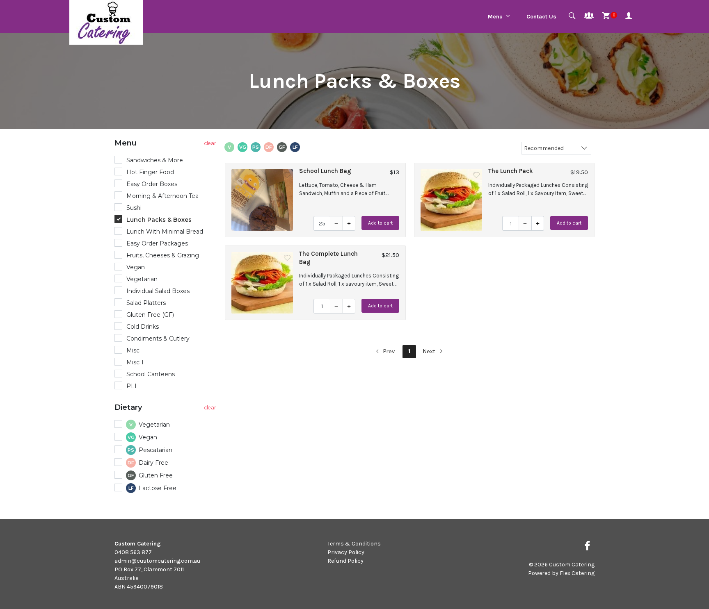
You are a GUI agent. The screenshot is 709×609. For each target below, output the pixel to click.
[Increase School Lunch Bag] (349, 223)
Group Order (589, 16)
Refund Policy (345, 560)
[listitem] (315, 200)
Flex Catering (577, 573)
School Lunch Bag (325, 171)
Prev (388, 351)
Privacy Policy (345, 552)
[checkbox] (166, 425)
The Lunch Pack (510, 171)
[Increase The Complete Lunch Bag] (349, 306)
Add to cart (380, 223)
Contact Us (541, 16)
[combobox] (556, 148)
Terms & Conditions (354, 543)
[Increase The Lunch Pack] (537, 223)
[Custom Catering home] (106, 22)
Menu (495, 16)
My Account (630, 16)
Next (430, 351)
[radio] (166, 161)
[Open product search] (572, 16)
